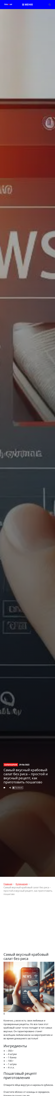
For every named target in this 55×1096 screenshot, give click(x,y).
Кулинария (10, 764)
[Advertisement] (27, 925)
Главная (8, 884)
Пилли (8, 4)
